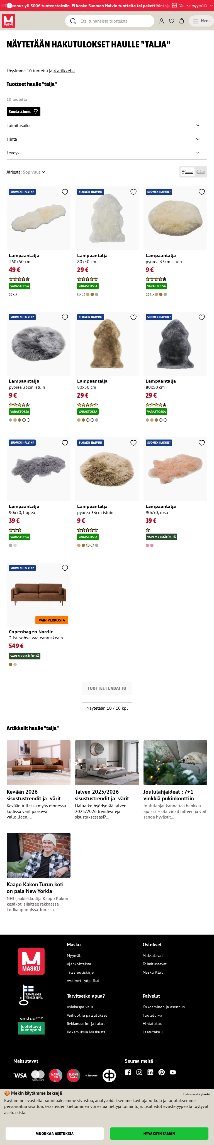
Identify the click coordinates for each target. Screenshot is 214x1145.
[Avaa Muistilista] (172, 21)
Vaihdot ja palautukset (87, 1015)
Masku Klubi (154, 972)
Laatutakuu (153, 1031)
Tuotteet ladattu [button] (107, 688)
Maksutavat (153, 955)
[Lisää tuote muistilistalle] (64, 192)
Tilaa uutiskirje (80, 972)
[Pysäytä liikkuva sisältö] (9, 5)
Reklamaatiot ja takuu (86, 1023)
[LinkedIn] (150, 1072)
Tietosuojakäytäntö (196, 1094)
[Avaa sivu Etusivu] (8, 20)
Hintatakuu (152, 1023)
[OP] (109, 1075)
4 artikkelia (64, 70)
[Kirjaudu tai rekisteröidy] (162, 21)
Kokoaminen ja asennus (164, 1006)
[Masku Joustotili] (91, 1075)
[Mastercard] (38, 1075)
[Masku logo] (31, 958)
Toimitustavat (155, 963)
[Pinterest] (161, 1072)
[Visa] (20, 1075)
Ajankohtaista (79, 963)
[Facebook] (128, 1072)
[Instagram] (139, 1072)
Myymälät (75, 955)
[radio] (187, 171)
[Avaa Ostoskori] (182, 21)
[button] (23, 111)
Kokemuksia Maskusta (86, 1031)
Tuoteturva (152, 1015)
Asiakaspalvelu (80, 1006)
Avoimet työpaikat (83, 980)
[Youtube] (172, 1072)
